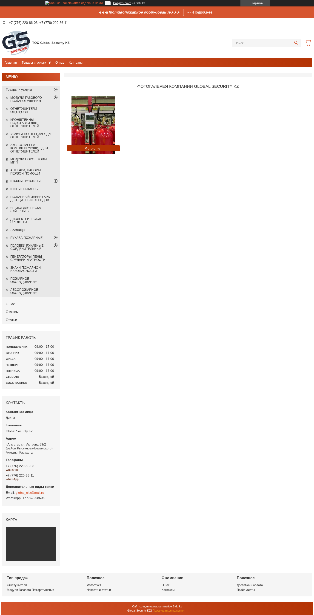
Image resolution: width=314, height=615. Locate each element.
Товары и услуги (34, 62)
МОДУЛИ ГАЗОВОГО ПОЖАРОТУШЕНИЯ (26, 99)
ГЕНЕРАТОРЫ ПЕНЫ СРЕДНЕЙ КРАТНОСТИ (28, 258)
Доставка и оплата (250, 585)
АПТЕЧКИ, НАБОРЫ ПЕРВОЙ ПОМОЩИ (25, 171)
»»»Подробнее (199, 12)
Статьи (11, 320)
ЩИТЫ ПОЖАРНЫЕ (25, 189)
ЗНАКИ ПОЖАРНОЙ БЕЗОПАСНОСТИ (25, 269)
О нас (59, 62)
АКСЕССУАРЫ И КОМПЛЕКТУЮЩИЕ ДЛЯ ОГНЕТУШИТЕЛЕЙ (29, 148)
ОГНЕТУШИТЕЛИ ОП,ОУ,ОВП (23, 110)
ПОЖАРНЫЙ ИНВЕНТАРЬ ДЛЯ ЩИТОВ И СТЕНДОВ (30, 198)
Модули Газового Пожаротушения (30, 590)
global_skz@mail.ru (30, 492)
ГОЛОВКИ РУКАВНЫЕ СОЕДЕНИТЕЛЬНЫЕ (26, 247)
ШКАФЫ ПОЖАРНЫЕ (26, 181)
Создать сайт (122, 3)
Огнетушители (17, 585)
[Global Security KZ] (16, 43)
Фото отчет (93, 148)
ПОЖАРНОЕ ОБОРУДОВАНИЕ (23, 280)
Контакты (76, 62)
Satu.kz (177, 606)
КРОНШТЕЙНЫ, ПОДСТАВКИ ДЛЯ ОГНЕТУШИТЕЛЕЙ (24, 123)
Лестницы (17, 230)
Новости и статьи (99, 590)
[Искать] (296, 43)
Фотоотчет (94, 585)
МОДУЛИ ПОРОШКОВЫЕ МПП (29, 160)
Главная (11, 62)
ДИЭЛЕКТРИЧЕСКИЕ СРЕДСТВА (26, 220)
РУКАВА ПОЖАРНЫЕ (26, 238)
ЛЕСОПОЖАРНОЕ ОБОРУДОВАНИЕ (24, 291)
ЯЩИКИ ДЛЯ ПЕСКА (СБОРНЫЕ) (25, 209)
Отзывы (12, 312)
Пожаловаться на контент (170, 610)
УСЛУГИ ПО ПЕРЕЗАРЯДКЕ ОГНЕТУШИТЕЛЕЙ (31, 135)
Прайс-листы (246, 590)
